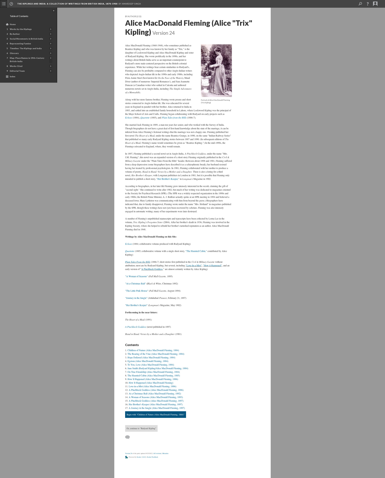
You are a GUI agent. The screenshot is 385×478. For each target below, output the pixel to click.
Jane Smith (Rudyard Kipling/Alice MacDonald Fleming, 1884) (158, 368)
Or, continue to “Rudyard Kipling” (141, 428)
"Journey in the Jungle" (136, 297)
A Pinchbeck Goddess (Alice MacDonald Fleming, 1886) (156, 389)
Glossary (14, 53)
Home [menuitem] (13, 24)
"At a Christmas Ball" (135, 283)
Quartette (144, 117)
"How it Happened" (212, 265)
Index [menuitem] (12, 76)
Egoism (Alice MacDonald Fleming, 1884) (148, 361)
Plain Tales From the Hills (137, 261)
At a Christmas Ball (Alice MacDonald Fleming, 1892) (155, 393)
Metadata (165, 453)
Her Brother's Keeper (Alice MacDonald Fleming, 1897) (156, 404)
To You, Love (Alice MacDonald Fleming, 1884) (151, 364)
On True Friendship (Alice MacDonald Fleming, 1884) (154, 371)
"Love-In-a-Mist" (194, 265)
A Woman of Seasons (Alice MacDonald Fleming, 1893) (156, 397)
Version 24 (128, 453)
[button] (367, 4)
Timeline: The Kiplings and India (26, 48)
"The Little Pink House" (136, 290)
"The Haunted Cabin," (196, 251)
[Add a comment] (128, 437)
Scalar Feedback (152, 457)
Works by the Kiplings (21, 29)
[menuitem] (4, 4)
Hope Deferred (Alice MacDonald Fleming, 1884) (151, 357)
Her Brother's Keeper (167, 178)
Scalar (139, 457)
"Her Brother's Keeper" (136, 305)
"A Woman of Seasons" (136, 276)
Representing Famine (20, 43)
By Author (15, 34)
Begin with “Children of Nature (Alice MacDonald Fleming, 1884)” (156, 414)
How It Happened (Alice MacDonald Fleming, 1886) (153, 379)
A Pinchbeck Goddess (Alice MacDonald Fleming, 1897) (156, 400)
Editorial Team (17, 71)
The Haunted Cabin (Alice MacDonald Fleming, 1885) (154, 375)
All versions (157, 453)
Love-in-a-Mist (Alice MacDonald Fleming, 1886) (152, 386)
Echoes (128, 117)
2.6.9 (143, 457)
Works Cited (16, 66)
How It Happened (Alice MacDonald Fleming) (151, 382)
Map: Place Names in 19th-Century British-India (27, 60)
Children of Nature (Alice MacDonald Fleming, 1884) (153, 350)
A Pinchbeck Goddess (152, 269)
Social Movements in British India (26, 39)
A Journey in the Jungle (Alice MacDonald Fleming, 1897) (157, 407)
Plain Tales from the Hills (174, 117)
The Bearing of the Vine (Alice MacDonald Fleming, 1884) (156, 353)
